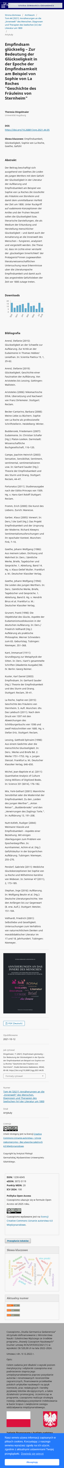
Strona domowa (13, 15)
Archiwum (30, 15)
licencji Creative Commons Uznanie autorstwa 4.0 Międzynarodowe (30, 1220)
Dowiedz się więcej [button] (32, 1453)
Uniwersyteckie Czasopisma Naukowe (31, 4)
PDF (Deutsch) (15, 1023)
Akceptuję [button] (32, 1462)
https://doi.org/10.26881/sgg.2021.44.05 (27, 129)
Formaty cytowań (14, 1076)
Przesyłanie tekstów (18, 1240)
